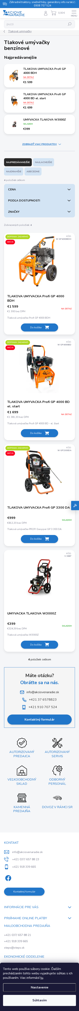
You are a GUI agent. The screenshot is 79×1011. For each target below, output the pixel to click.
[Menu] (74, 13)
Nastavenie (39, 987)
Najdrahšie (13, 171)
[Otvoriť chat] (75, 505)
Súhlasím (39, 1000)
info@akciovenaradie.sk (27, 852)
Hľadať (70, 24)
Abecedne (33, 171)
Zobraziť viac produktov (39, 144)
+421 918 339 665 (16, 941)
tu (41, 978)
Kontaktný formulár (39, 719)
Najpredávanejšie (18, 162)
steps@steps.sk (14, 948)
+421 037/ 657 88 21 (17, 935)
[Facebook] (7, 877)
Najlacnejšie (43, 162)
